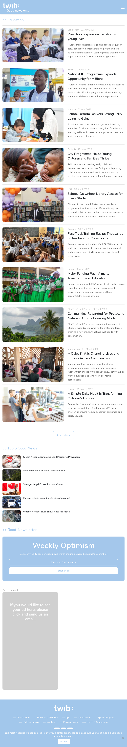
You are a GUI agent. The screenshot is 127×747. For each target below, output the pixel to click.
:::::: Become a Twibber (46, 717)
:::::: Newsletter (82, 717)
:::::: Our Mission (21, 717)
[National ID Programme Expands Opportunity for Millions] (33, 85)
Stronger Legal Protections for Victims (43, 484)
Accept (64, 741)
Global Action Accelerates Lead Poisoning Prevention (51, 457)
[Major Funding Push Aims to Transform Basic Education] (33, 284)
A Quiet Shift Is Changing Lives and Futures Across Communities (93, 355)
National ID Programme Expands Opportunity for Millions (92, 76)
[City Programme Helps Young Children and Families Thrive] (33, 165)
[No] (123, 738)
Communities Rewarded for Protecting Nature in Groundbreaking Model (96, 315)
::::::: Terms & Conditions (95, 722)
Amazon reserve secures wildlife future (44, 470)
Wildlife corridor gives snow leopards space (46, 511)
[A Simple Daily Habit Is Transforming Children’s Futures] (33, 404)
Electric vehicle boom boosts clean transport (46, 498)
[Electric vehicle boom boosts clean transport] (11, 502)
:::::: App (66, 717)
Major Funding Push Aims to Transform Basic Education (88, 275)
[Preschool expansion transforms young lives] (33, 45)
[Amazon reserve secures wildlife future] (11, 475)
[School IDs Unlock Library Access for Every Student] (33, 205)
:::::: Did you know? (29, 722)
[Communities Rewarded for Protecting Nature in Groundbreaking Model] (33, 324)
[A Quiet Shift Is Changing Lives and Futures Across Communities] (33, 364)
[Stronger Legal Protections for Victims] (11, 489)
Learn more (67, 736)
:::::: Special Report (104, 717)
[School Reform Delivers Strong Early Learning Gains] (33, 125)
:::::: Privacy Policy (69, 722)
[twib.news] (12, 6)
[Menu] (123, 8)
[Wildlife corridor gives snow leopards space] (11, 516)
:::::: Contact (49, 722)
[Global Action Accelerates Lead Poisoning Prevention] (11, 461)
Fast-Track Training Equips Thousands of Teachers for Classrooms (95, 235)
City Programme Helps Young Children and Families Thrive (90, 156)
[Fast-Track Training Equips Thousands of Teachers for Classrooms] (33, 244)
